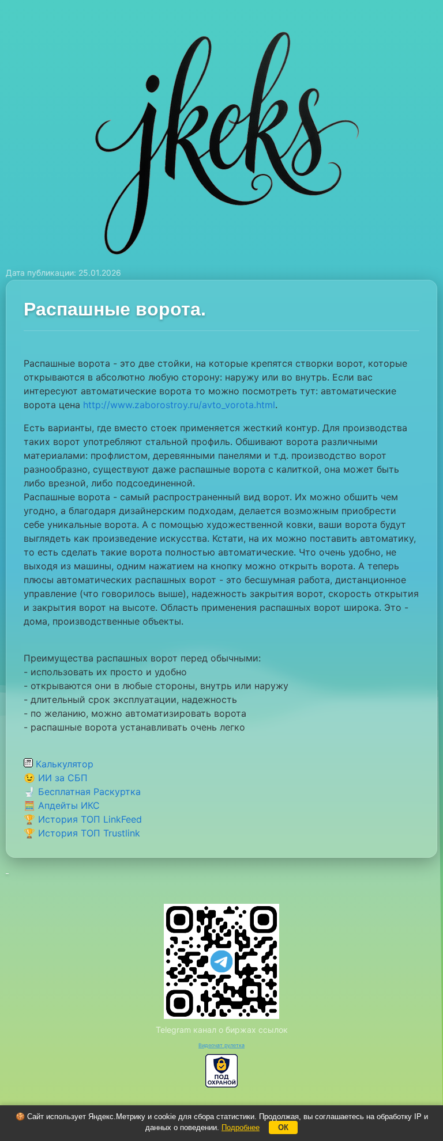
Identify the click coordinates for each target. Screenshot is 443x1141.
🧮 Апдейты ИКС (62, 805)
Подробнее (241, 1127)
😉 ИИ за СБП (56, 778)
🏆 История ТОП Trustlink (82, 833)
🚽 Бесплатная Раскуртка (82, 791)
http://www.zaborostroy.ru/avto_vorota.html (179, 404)
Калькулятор (63, 764)
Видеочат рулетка (221, 1045)
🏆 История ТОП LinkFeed (83, 819)
